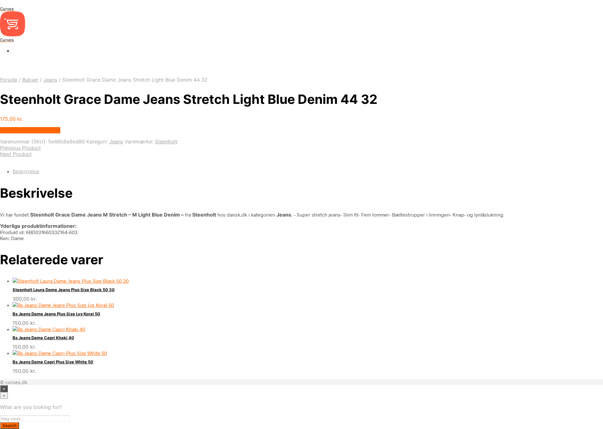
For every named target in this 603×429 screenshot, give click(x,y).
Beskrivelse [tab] (26, 171)
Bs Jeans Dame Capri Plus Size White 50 (53, 361)
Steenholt (166, 141)
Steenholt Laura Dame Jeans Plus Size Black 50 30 (64, 289)
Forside (8, 80)
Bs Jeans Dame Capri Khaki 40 (43, 337)
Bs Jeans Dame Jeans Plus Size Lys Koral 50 (56, 313)
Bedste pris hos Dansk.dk (30, 130)
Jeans (50, 80)
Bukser (30, 80)
